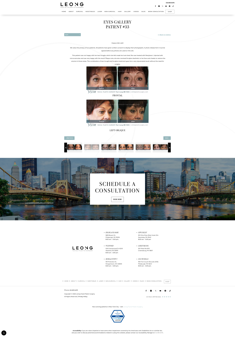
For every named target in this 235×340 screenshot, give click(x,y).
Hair (119, 11)
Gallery (127, 11)
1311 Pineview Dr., (114, 263)
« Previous (69, 138)
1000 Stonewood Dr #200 (114, 250)
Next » (167, 138)
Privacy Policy (82, 296)
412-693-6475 (159, 333)
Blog (143, 11)
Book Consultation (156, 11)
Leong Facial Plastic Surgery (132, 307)
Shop (170, 11)
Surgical (79, 11)
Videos (136, 11)
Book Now (117, 199)
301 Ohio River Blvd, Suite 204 (148, 236)
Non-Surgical (109, 11)
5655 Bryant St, (113, 236)
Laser (99, 11)
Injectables (90, 11)
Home (64, 11)
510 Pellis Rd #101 (145, 250)
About (71, 11)
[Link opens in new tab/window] (155, 6)
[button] (3, 332)
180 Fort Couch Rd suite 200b (148, 263)
